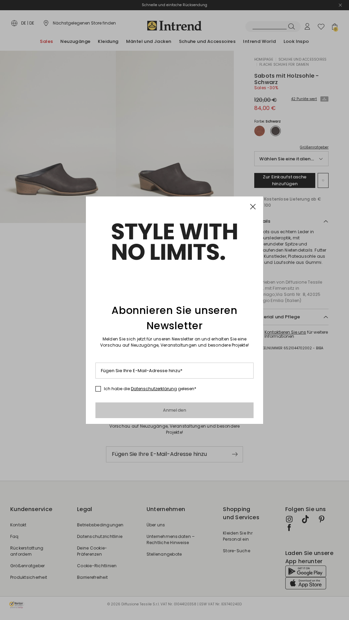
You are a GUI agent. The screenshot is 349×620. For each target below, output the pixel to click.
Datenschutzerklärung (154, 389)
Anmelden (174, 410)
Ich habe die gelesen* (150, 389)
